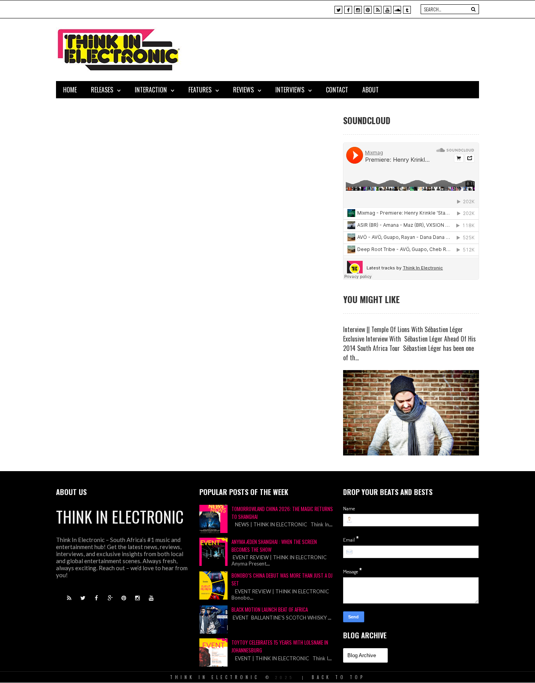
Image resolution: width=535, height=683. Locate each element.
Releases (102, 89)
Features (199, 89)
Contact (337, 89)
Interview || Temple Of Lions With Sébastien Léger (403, 329)
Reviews (243, 89)
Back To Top (338, 677)
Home (70, 89)
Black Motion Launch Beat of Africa (269, 609)
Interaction (151, 89)
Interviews (289, 89)
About (370, 89)
